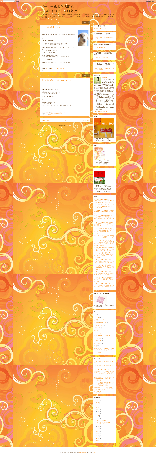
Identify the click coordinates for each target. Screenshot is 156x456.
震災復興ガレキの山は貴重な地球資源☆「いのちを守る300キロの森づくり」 (104, 373)
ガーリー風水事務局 (99, 47)
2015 (97, 402)
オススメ (50, 114)
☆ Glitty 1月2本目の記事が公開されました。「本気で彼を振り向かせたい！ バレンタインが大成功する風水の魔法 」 (104, 217)
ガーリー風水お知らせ (100, 322)
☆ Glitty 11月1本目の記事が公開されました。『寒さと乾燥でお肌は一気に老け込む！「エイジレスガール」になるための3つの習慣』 (104, 243)
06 (98, 416)
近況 (46, 70)
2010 (97, 431)
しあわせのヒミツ (99, 325)
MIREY (105, 77)
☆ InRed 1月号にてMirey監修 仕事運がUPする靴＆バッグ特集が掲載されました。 (104, 211)
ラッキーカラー (98, 333)
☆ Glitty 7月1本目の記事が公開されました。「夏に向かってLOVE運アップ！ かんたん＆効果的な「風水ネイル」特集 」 (104, 279)
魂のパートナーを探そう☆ (101, 57)
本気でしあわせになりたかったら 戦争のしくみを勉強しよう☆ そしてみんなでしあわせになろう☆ (104, 384)
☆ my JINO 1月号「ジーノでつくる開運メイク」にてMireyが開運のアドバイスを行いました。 (104, 206)
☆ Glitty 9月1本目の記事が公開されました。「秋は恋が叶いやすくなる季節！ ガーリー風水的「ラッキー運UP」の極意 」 (104, 255)
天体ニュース (97, 340)
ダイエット (97, 327)
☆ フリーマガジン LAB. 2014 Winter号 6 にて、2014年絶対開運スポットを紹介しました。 (104, 237)
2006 (97, 440)
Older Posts (85, 120)
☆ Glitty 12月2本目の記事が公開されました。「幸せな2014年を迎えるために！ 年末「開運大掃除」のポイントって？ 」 (104, 231)
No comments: (67, 68)
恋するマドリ (97, 343)
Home (66, 120)
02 (98, 428)
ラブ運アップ (97, 338)
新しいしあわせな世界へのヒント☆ (56, 80)
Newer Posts (45, 120)
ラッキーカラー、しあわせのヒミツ (103, 335)
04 (98, 418)
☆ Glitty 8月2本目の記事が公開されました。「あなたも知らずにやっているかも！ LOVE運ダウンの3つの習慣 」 (104, 261)
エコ (46, 114)
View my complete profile (100, 111)
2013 (97, 405)
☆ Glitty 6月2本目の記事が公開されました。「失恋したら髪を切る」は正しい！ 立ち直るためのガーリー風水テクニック (104, 286)
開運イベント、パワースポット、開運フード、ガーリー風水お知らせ (104, 349)
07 (98, 413)
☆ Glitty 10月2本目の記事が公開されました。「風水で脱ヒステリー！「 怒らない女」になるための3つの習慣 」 (104, 249)
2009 (97, 433)
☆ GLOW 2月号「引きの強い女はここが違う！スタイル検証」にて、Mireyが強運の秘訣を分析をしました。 (104, 201)
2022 (97, 400)
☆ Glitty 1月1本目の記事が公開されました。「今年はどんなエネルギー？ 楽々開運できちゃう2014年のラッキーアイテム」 (104, 224)
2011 (97, 409)
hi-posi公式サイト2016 (100, 28)
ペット (96, 330)
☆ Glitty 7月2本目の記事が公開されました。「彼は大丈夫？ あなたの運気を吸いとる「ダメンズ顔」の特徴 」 (104, 273)
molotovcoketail (82, 452)
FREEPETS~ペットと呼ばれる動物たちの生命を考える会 (104, 388)
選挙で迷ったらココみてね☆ (101, 369)
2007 (97, 438)
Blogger (94, 452)
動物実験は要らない (99, 392)
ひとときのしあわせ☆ (51, 27)
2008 (97, 436)
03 (98, 426)
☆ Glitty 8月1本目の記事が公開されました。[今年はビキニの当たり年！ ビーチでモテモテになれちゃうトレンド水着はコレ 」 (104, 267)
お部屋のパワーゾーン (100, 320)
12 (98, 411)
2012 (97, 407)
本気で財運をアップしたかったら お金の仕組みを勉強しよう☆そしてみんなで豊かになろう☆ (104, 379)
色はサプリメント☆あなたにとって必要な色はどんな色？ (104, 68)
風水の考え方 (97, 352)
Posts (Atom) (69, 125)
